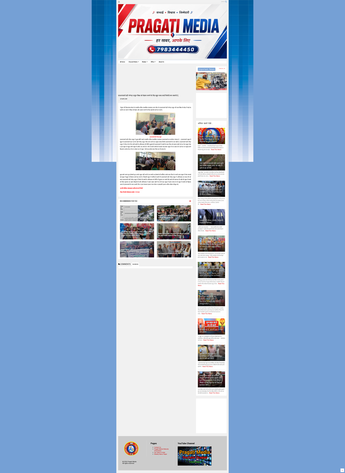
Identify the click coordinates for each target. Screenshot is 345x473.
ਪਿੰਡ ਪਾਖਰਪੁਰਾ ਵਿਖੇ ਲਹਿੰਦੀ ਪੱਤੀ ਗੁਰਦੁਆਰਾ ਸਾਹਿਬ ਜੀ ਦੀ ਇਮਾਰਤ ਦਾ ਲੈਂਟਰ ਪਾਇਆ (211, 192)
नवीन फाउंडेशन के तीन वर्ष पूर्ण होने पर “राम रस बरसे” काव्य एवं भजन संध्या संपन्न (211, 246)
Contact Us (157, 447)
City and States (133, 62)
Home (123, 62)
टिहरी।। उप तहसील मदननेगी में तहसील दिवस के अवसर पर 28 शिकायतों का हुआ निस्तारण (210, 139)
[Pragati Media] (172, 57)
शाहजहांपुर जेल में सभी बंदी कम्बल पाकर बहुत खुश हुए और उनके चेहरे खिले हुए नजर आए (172, 216)
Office (152, 62)
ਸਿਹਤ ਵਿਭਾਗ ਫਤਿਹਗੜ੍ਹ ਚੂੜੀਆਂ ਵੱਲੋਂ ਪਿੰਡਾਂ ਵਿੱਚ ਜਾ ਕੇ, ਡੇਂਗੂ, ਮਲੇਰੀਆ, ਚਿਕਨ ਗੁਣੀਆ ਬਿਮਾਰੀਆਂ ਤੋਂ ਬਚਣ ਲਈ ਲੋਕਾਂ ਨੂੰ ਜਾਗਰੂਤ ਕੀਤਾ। (211, 299)
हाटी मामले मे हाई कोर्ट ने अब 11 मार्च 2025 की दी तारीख (135, 217)
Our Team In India (159, 452)
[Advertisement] (155, 79)
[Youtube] (119, 1)
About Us (161, 62)
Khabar (144, 62)
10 (201, 372)
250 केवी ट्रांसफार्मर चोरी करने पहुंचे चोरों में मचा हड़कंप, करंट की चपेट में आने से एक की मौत (211, 165)
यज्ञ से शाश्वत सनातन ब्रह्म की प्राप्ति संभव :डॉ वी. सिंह (172, 253)
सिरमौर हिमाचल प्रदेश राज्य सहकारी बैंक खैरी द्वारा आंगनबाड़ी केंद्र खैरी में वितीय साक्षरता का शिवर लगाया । (173, 234)
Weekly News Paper (160, 454)
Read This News (211, 85)
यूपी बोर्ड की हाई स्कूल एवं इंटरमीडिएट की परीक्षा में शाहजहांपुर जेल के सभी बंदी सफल (211, 356)
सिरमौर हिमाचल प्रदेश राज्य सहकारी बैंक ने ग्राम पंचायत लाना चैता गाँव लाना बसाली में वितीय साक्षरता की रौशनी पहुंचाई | (135, 251)
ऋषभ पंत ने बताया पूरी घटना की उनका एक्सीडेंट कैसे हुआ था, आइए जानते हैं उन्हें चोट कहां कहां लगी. (211, 73)
